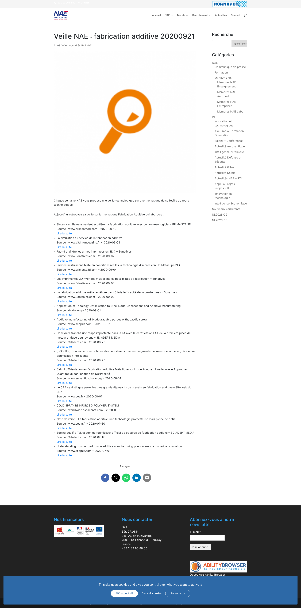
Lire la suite (64, 233)
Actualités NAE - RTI (80, 45)
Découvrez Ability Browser (207, 574)
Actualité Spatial (225, 173)
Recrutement (200, 15)
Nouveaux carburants (226, 209)
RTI (214, 117)
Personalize (178, 593)
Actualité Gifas (224, 167)
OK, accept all (124, 593)
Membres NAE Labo (230, 111)
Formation (221, 72)
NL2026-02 (219, 214)
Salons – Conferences (229, 140)
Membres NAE (224, 78)
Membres (182, 15)
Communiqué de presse (230, 67)
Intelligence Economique (231, 203)
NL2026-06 (219, 220)
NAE (167, 15)
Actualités (221, 15)
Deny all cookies (152, 593)
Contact (235, 15)
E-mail (195, 532)
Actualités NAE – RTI (228, 178)
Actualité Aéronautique (230, 146)
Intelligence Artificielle (229, 152)
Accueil (156, 15)
